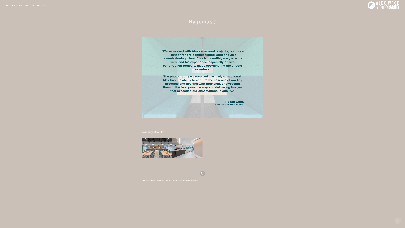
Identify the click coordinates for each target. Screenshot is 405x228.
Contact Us (160, 180)
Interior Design (43, 5)
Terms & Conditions (148, 180)
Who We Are (11, 5)
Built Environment (26, 5)
